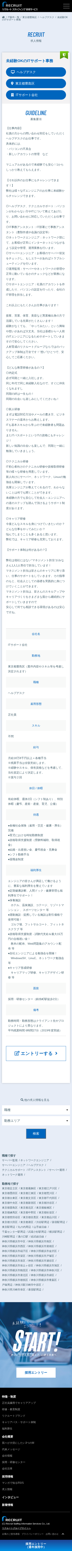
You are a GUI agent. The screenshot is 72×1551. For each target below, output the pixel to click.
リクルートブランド (13, 1415)
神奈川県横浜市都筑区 (15, 1279)
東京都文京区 (28, 1198)
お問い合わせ (52, 1534)
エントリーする (37, 1053)
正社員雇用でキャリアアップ (19, 1402)
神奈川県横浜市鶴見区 (15, 1270)
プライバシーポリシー (33, 1534)
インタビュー (10, 1497)
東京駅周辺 (8, 1226)
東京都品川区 (49, 1217)
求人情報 (7, 1489)
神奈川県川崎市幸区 (13, 1289)
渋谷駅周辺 (42, 1222)
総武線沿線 (37, 1236)
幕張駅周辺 (34, 1289)
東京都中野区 (28, 1212)
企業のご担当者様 (11, 1534)
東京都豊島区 (10, 1207)
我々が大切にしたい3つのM (18, 1442)
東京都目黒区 (31, 1217)
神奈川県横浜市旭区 (47, 1265)
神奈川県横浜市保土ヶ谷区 (17, 1265)
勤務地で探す (10, 1183)
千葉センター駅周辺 (13, 1231)
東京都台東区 (10, 1198)
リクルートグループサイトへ (16, 1528)
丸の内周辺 (24, 1226)
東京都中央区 (10, 1202)
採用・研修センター (13, 1462)
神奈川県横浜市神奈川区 (45, 1270)
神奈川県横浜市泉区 (13, 1260)
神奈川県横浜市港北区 (15, 1275)
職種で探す (9, 1155)
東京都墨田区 (10, 1193)
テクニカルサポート (13, 1169)
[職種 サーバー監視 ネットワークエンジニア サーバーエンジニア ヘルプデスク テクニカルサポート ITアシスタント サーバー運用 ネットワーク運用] (36, 1110)
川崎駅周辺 (8, 1236)
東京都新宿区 (28, 1202)
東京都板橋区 (44, 1207)
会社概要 (7, 1436)
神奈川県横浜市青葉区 (44, 1279)
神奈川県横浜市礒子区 (15, 1251)
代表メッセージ (11, 1449)
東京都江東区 (28, 1193)
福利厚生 (7, 1428)
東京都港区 (26, 1222)
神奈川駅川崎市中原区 (28, 1284)
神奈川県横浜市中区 (13, 1241)
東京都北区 (26, 1207)
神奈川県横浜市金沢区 (44, 1251)
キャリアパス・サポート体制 (19, 1422)
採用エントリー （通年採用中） (36, 1545)
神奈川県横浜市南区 (40, 1241)
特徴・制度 (9, 1396)
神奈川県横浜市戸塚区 (41, 1255)
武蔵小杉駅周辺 (37, 1231)
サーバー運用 (57, 1169)
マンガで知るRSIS (13, 1482)
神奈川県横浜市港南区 (41, 1246)
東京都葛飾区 (28, 1188)
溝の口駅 (23, 1236)
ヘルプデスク (36, 1165)
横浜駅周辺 (55, 1231)
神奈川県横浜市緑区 (42, 1275)
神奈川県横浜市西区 (13, 1246)
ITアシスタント (37, 1169)
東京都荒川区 (46, 1193)
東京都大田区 (10, 1222)
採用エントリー (36, 1372)
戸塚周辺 (7, 1284)
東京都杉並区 (46, 1212)
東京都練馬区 (10, 1212)
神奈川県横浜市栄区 (13, 1255)
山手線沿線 (40, 1226)
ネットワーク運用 (12, 1174)
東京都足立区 (10, 1188)
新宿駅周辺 (58, 1222)
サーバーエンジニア (13, 1165)
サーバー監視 (10, 1160)
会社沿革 (7, 1468)
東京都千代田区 (48, 1198)
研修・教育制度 (11, 1409)
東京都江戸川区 (48, 1188)
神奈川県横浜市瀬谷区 (41, 1260)
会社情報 (7, 1455)
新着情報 (7, 1504)
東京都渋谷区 (46, 1202)
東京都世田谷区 (11, 1217)
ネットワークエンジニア (34, 1160)
